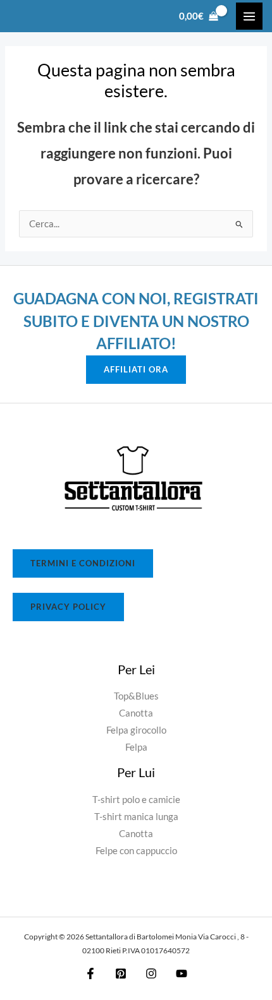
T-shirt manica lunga (136, 816)
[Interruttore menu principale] (249, 16)
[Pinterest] (121, 973)
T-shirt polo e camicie (136, 799)
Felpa (136, 747)
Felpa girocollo (136, 730)
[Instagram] (151, 973)
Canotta (136, 713)
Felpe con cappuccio (136, 850)
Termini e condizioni (82, 563)
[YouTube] (181, 973)
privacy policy (68, 607)
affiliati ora (136, 369)
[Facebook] (90, 973)
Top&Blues (136, 696)
